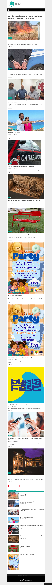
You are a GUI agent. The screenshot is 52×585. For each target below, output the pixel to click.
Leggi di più (10, 46)
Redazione (20, 575)
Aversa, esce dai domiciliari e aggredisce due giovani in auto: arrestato (21, 166)
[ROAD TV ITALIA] (15, 4)
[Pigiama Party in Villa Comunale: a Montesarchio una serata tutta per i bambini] (26, 330)
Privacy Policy (31, 575)
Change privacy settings (48, 584)
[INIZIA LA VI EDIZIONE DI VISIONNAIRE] (26, 268)
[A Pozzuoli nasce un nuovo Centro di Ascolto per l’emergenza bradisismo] (26, 89)
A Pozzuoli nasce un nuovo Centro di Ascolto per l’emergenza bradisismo (22, 100)
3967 (19, 486)
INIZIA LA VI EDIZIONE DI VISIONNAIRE (15, 295)
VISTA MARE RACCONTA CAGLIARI (14, 132)
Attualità (10, 354)
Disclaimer (25, 575)
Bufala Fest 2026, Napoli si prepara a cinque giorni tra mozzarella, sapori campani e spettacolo (26, 404)
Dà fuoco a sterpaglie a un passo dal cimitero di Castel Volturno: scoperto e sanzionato (24, 40)
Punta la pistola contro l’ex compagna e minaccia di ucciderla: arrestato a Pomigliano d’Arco (25, 71)
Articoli (10, 129)
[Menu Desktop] (9, 9)
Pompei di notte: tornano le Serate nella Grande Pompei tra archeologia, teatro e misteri (24, 475)
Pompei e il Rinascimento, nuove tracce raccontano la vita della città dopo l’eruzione (24, 200)
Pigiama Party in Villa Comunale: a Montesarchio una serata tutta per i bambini (23, 357)
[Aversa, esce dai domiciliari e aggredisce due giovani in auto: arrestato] (26, 152)
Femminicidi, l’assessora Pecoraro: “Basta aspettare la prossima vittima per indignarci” (24, 234)
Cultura (13, 129)
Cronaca (10, 38)
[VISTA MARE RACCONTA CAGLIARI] (26, 120)
